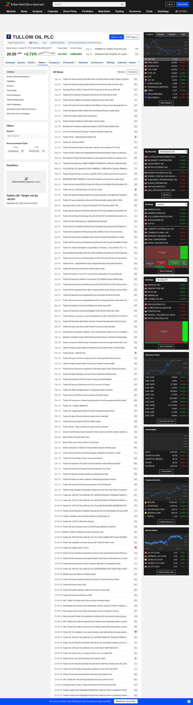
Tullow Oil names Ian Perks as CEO (77, 595)
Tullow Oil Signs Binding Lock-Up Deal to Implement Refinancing (89, 374)
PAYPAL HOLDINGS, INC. (158, 243)
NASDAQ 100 (153, 66)
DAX (149, 77)
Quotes (21, 62)
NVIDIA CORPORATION (157, 183)
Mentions (121, 72)
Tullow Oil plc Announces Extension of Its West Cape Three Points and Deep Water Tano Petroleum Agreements (96, 369)
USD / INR (149, 391)
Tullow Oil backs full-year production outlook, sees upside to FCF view (91, 147)
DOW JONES (153, 63)
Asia (183, 34)
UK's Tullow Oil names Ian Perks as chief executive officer (86, 600)
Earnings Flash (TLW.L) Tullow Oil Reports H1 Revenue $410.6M (89, 685)
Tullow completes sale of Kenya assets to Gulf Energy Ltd (86, 516)
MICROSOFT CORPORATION (160, 160)
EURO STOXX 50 (155, 83)
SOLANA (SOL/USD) (156, 509)
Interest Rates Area (166, 572)
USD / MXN (150, 384)
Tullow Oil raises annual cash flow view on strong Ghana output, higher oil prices (96, 79)
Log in (170, 4)
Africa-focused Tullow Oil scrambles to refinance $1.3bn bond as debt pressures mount (96, 616)
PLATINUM (149, 466)
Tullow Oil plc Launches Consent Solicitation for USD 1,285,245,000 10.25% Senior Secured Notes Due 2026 (96, 316)
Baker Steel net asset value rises (76, 437)
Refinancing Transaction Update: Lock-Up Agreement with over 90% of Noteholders (96, 332)
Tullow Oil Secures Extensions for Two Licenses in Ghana (86, 385)
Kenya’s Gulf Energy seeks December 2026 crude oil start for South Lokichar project (96, 432)
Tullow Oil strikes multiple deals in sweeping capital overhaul (88, 390)
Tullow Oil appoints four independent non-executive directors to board (91, 295)
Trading (119, 11)
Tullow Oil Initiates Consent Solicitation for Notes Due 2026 (87, 306)
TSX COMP (152, 69)
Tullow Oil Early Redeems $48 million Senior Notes (84, 121)
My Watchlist (150, 152)
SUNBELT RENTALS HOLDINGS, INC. (163, 176)
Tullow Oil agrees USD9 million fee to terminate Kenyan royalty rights (91, 111)
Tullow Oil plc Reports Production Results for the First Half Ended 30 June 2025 (95, 511)
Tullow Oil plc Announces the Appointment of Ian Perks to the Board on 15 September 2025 (96, 558)
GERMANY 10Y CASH (157, 556)
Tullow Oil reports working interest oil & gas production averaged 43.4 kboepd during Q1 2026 (96, 195)
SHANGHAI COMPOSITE (158, 87)
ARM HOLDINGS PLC (157, 187)
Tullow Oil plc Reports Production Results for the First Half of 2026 (90, 95)
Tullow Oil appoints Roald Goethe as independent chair (85, 474)
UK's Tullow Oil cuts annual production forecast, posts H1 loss (88, 680)
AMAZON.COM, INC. (156, 288)
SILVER (148, 463)
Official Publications (15, 100)
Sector (132, 62)
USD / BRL (149, 388)
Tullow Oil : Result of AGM (73, 142)
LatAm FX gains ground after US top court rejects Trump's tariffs (88, 364)
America (172, 34)
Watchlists (104, 11)
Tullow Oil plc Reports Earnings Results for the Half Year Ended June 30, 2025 (95, 664)
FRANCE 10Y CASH (156, 563)
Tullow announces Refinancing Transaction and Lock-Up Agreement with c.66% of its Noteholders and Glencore (96, 342)
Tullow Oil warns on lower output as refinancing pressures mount (89, 479)
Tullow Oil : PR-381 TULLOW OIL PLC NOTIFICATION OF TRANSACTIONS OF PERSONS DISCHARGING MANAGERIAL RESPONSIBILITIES (96, 495)
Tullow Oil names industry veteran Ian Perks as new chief (86, 590)
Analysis (37, 11)
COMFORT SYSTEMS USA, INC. (161, 229)
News (24, 11)
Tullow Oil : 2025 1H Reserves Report (78, 521)
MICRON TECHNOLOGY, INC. (160, 173)
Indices (150, 34)
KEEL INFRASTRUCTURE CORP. (161, 190)
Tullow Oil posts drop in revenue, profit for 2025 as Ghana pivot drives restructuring (96, 174)
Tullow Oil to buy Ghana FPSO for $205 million (82, 421)
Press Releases (14, 95)
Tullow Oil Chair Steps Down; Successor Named (82, 458)
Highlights (11, 81)
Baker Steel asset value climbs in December (81, 442)
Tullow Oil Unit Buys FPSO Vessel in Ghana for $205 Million (87, 379)
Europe (161, 34)
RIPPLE (151, 516)
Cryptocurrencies (152, 480)
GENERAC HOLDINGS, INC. (159, 236)
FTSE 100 (152, 73)
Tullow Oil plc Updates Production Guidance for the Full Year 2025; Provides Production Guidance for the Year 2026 (96, 490)
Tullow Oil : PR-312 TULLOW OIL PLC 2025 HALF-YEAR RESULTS (90, 648)
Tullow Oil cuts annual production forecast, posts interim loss (87, 674)
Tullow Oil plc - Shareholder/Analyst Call (79, 137)
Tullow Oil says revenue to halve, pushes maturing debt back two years (92, 358)
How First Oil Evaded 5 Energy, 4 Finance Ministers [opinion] (87, 132)
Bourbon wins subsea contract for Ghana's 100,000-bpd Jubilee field (91, 126)
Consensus (97, 62)
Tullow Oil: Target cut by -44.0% (76, 548)
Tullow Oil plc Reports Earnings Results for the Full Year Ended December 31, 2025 (96, 216)
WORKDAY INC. (154, 210)
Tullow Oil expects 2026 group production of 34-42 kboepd (87, 485)
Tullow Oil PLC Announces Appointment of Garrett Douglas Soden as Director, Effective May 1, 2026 (96, 153)
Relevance (133, 72)
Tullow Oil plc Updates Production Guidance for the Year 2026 (88, 100)
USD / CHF (149, 416)
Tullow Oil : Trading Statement (75, 406)
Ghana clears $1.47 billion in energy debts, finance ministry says (89, 448)
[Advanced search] (122, 4)
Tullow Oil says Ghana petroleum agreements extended (85, 416)
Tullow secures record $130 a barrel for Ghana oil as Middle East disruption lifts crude (96, 184)
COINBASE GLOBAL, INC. (158, 233)
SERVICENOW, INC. (156, 220)
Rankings (163, 11)
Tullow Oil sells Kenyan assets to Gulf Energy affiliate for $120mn (89, 527)
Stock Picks (70, 11)
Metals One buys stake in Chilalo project (79, 574)
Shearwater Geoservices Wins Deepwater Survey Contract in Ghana (91, 611)
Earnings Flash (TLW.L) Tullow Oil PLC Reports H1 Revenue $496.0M (91, 90)
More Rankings (166, 271)
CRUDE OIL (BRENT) (154, 459)
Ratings (111, 62)
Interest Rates (151, 530)
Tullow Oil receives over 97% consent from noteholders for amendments (92, 274)
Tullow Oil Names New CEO (74, 585)
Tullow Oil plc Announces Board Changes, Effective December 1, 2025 (91, 453)
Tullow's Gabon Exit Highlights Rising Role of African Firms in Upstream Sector (95, 690)
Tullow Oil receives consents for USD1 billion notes (84, 269)
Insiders (10, 86)
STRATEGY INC (154, 311)
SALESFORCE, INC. (156, 164)
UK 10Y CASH (154, 567)
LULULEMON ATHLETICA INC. (160, 217)
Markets (11, 11)
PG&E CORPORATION (157, 239)
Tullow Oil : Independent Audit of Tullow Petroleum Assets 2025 (88, 411)
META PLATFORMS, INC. (158, 167)
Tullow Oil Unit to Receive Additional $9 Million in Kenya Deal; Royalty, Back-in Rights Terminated (96, 105)
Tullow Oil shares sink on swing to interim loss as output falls (87, 653)
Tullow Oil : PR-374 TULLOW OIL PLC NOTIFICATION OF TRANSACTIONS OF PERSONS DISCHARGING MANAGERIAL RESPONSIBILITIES (96, 500)
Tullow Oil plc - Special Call (74, 353)
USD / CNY (149, 395)
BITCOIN (151, 502)
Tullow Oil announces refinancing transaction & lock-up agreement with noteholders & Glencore (96, 400)
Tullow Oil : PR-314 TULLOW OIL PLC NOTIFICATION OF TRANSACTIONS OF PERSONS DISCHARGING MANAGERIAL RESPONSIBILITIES (96, 637)
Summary (10, 62)
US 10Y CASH (154, 553)
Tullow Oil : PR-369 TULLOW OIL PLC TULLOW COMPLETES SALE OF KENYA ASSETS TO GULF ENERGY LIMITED (96, 537)
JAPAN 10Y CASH (155, 560)
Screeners (135, 11)
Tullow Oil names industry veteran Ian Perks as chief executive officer (91, 579)
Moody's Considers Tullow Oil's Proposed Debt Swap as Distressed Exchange (95, 337)
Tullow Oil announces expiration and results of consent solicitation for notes (93, 237)
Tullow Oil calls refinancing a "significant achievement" (85, 221)
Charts (31, 62)
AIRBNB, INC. (153, 295)
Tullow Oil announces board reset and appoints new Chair (87, 469)
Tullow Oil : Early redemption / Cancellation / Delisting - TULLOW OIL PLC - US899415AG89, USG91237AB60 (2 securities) (96, 248)
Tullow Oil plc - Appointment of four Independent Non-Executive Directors (92, 263)
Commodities (151, 430)
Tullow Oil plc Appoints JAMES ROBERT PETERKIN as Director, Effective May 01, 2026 (96, 163)
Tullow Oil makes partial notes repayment (80, 116)
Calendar (53, 11)
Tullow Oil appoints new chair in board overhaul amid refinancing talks (91, 463)
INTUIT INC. (152, 292)
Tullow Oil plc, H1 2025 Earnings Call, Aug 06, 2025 (84, 658)
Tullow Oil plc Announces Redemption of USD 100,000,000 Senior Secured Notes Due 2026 (96, 258)
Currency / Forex (152, 355)
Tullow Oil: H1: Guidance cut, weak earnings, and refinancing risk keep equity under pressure (96, 632)
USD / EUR (149, 377)
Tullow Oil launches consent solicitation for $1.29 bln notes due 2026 (91, 311)
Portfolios (87, 11)
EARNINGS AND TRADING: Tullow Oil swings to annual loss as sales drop (93, 179)
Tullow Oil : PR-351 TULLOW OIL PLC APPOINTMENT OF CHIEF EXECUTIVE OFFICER (96, 569)
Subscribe (182, 4)
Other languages (14, 104)
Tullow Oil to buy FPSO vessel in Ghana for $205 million (86, 395)
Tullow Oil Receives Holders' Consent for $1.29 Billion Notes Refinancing (93, 279)
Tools (149, 11)
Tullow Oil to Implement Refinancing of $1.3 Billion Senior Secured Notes (93, 232)
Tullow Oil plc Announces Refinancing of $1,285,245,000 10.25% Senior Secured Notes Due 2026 (96, 284)
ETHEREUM (153, 506)
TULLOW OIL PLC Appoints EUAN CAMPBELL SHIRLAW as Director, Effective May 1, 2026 (96, 169)
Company (54, 62)
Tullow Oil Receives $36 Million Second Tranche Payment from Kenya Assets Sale (96, 321)
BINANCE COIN (154, 513)
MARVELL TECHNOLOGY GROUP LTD (163, 315)
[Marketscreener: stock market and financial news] (24, 4)
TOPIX (150, 90)
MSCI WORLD (153, 97)
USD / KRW (150, 405)
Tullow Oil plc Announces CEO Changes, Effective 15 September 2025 (91, 564)
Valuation (83, 62)
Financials (69, 62)
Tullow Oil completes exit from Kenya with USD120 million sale (88, 543)
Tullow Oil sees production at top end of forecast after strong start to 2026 (92, 200)
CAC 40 (151, 80)
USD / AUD (149, 402)
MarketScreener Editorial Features (21, 109)
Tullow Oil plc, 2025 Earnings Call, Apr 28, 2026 (82, 190)
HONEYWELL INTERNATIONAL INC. (163, 180)
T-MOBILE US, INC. (155, 299)
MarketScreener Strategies (18, 114)
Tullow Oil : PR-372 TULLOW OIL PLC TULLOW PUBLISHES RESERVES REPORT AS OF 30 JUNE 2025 (96, 506)
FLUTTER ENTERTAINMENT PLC (162, 157)
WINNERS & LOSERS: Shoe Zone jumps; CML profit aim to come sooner (112, 49)
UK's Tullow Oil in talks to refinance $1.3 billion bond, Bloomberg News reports (95, 622)
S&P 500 (151, 59)
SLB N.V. (151, 224)
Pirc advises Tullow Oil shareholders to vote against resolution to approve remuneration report (96, 158)
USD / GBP (149, 412)
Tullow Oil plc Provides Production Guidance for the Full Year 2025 (90, 669)
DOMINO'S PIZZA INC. (157, 213)
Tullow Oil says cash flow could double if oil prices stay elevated (89, 327)
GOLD (147, 452)
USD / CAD (149, 381)
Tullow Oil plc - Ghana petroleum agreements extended (85, 427)
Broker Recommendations (18, 77)
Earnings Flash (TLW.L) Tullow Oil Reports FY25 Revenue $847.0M (90, 205)
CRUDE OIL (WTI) (152, 455)
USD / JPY (149, 398)
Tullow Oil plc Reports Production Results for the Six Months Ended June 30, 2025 (96, 643)
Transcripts (12, 90)
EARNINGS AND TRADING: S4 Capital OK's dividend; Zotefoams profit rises (112, 54)
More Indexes (166, 103)
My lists (166, 195)
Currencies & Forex (166, 421)
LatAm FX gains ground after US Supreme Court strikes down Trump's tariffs (94, 348)
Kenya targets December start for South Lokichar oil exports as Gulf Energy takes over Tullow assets (96, 253)
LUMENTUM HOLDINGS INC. (160, 308)
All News (10, 72)
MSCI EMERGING (155, 94)
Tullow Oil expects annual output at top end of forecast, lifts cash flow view (93, 84)
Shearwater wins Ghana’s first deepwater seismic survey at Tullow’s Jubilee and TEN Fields (96, 606)
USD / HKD (149, 409)
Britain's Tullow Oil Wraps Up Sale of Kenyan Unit (83, 532)
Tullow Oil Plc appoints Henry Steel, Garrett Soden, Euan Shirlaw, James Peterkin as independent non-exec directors (96, 290)
